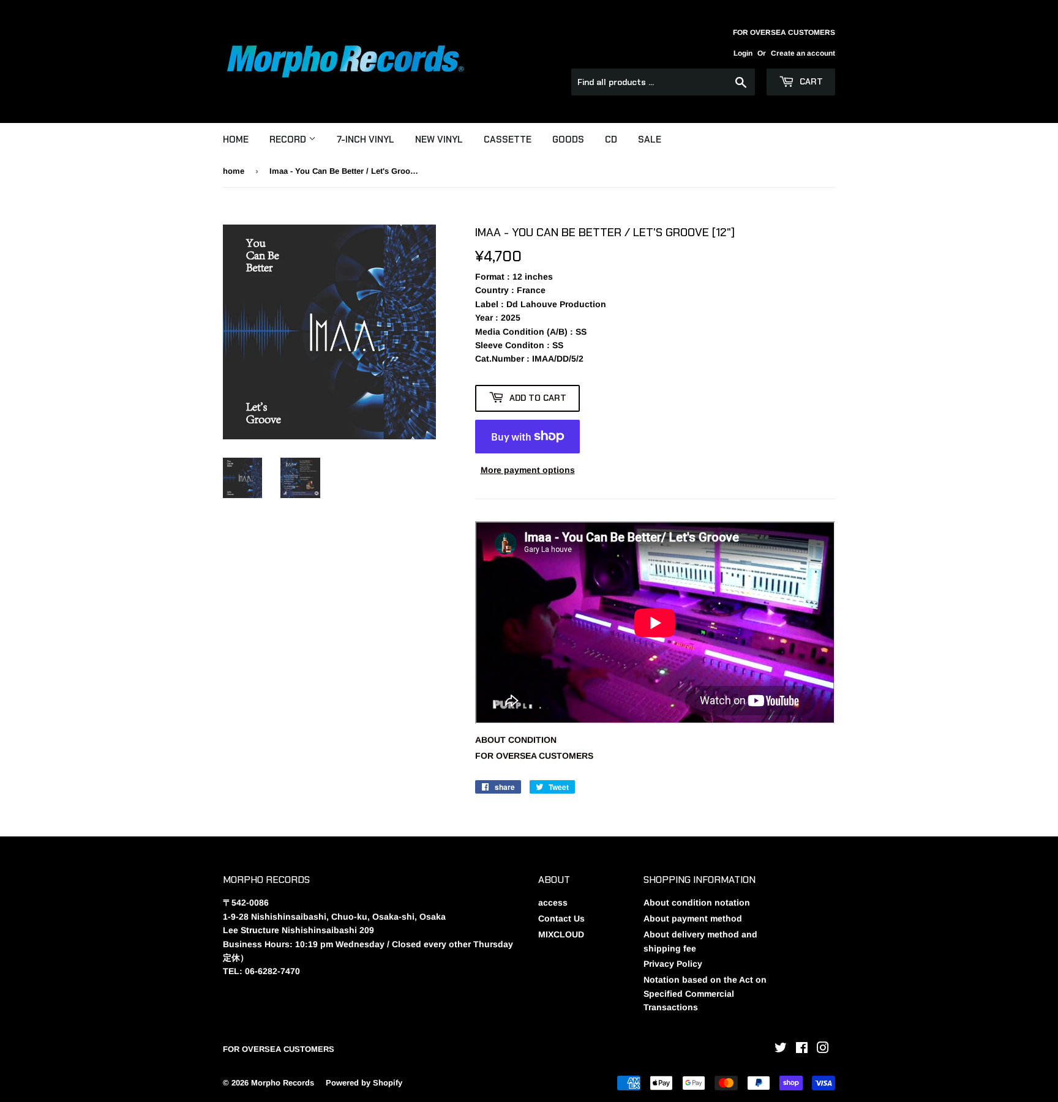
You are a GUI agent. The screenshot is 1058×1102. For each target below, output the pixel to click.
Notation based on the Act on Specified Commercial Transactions (705, 993)
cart (810, 81)
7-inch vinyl (365, 139)
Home (236, 139)
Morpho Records (282, 1082)
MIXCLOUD (561, 934)
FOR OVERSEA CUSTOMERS (534, 756)
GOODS (568, 139)
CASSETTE (507, 139)
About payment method (692, 918)
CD (611, 139)
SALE (649, 139)
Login (742, 53)
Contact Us (561, 918)
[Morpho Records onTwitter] (781, 1049)
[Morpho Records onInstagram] (823, 1049)
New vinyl (439, 139)
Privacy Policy (672, 964)
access (553, 902)
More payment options (528, 470)
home (233, 171)
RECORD (289, 139)
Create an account (803, 53)
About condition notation (696, 902)
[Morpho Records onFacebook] (801, 1049)
